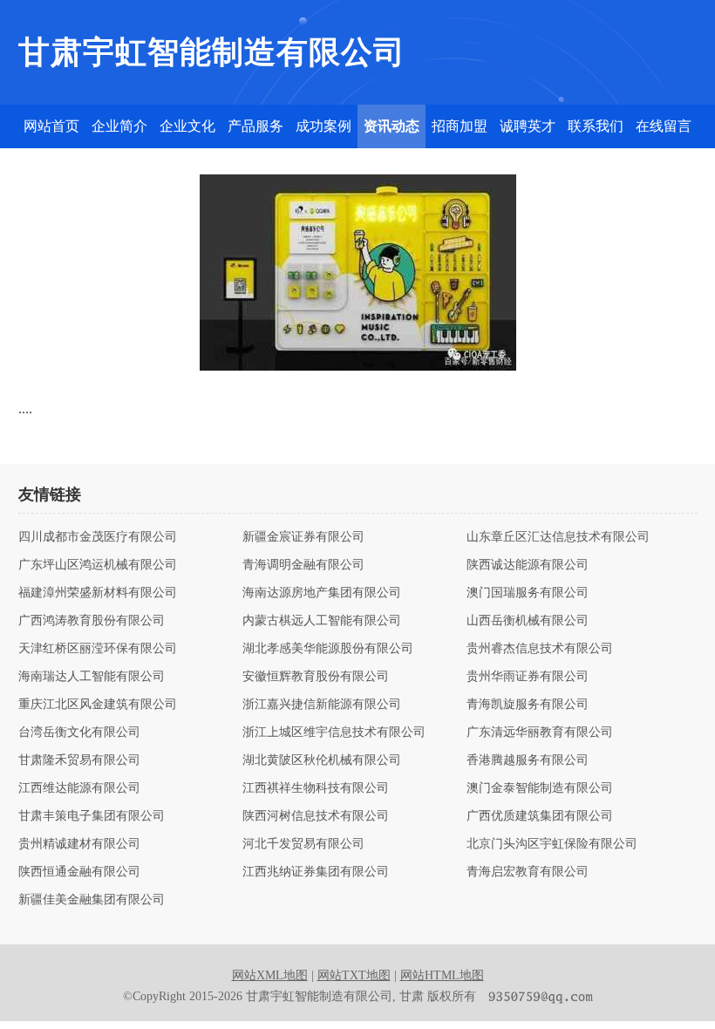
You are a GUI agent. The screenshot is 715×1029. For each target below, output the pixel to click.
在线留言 (663, 126)
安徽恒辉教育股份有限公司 (315, 677)
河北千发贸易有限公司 (303, 844)
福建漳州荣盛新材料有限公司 (97, 593)
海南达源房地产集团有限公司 (321, 593)
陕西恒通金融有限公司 (79, 872)
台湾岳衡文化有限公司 (79, 732)
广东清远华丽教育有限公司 (539, 732)
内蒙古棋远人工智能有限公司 (321, 621)
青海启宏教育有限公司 (527, 872)
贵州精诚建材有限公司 (79, 844)
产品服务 (255, 126)
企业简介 (119, 126)
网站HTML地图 (442, 975)
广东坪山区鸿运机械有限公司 (97, 565)
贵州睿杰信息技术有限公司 (539, 649)
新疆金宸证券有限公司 (303, 537)
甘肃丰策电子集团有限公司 (91, 816)
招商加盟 (459, 126)
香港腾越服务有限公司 (527, 760)
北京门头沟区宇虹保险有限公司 (551, 844)
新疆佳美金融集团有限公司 (91, 900)
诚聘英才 (527, 126)
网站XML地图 (270, 975)
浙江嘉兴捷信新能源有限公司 (321, 704)
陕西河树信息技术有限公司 (315, 816)
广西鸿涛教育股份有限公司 (91, 621)
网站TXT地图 (354, 975)
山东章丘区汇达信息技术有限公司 (558, 537)
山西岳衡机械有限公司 (527, 621)
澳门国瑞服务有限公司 (527, 593)
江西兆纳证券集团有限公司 (315, 872)
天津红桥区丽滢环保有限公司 (97, 649)
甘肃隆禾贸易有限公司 (79, 760)
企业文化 (187, 126)
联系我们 (595, 126)
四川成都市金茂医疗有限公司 (97, 537)
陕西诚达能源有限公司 (527, 565)
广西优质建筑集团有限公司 (539, 816)
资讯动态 (391, 126)
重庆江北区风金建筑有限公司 (97, 704)
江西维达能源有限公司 (79, 788)
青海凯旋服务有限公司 (527, 704)
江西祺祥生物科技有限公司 (315, 788)
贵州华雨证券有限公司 (527, 677)
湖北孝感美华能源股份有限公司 (327, 649)
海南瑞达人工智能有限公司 (91, 677)
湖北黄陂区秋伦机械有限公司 (321, 760)
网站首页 (51, 126)
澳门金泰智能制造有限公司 (539, 788)
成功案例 (323, 126)
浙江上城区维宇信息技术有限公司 (334, 732)
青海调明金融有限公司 (303, 565)
